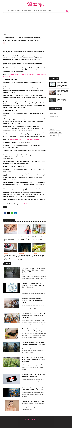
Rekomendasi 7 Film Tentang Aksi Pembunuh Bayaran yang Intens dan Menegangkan (33, 344)
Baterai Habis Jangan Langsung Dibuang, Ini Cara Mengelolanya (32, 330)
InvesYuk (19, 10)
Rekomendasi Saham (55, 132)
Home (5, 10)
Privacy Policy (47, 419)
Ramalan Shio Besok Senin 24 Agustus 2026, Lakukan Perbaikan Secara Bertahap (33, 285)
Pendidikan (13, 10)
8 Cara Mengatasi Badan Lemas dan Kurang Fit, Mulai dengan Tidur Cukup (24, 238)
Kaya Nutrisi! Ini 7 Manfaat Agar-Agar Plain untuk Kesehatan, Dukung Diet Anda (34, 359)
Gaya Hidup (53, 123)
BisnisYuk (24, 10)
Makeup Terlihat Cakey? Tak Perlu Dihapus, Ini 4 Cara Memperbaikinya (33, 402)
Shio (58, 129)
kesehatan (53, 113)
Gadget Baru (62, 123)
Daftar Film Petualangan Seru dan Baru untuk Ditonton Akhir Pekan (33, 389)
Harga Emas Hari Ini (55, 126)
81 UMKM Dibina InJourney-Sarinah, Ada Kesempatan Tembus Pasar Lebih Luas (33, 315)
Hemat (35, 10)
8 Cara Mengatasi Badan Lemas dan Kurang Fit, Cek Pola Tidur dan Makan (38, 238)
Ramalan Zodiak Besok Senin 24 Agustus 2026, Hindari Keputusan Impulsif (33, 300)
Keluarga (40, 10)
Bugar (44, 10)
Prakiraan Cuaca (55, 117)
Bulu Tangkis (53, 135)
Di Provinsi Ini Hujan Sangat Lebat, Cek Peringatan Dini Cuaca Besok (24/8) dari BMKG (33, 270)
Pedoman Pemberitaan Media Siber (35, 419)
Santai (49, 10)
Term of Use (24, 419)
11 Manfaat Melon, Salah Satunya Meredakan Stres (38, 256)
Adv (8, 10)
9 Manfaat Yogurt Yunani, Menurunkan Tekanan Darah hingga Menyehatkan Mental (10, 257)
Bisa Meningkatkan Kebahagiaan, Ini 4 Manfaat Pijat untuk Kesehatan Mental (10, 239)
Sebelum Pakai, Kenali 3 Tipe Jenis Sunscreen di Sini (24, 139)
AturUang (30, 10)
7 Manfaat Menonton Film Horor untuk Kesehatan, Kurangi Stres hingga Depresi (24, 257)
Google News (25, 204)
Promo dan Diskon (55, 120)
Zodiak (52, 129)
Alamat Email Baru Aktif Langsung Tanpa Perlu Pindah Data (33, 375)
